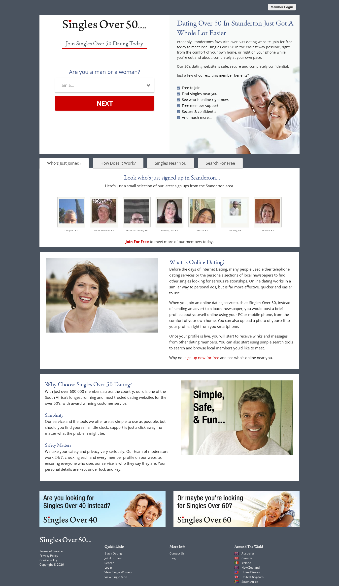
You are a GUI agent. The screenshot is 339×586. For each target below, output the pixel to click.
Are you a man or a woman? (104, 71)
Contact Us (177, 553)
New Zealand (250, 567)
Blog (173, 558)
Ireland (246, 563)
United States (250, 572)
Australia (247, 553)
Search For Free (220, 163)
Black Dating (113, 553)
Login (108, 567)
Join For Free (113, 558)
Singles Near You (170, 163)
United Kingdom (252, 577)
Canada (246, 558)
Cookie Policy (48, 560)
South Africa (249, 582)
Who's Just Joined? (64, 163)
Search (109, 563)
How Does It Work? (118, 163)
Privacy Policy (48, 556)
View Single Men (115, 577)
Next (105, 103)
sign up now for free (202, 357)
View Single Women (118, 572)
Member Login (282, 7)
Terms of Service (51, 551)
